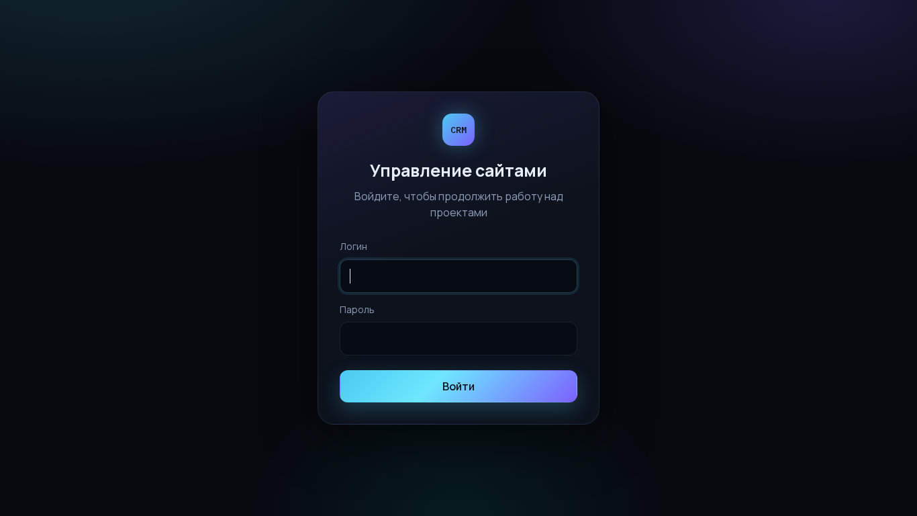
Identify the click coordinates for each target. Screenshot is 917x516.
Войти (458, 386)
